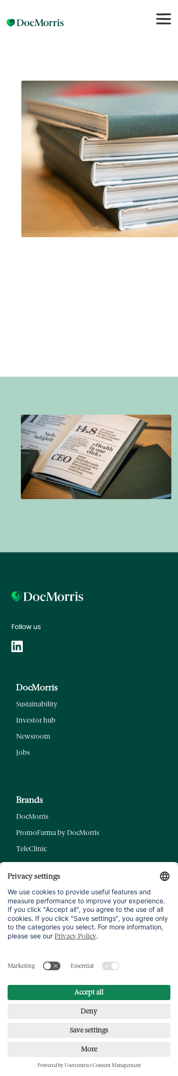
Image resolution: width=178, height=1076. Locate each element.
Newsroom (33, 737)
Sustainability (36, 704)
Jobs (23, 753)
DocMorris (32, 817)
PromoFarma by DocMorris (57, 833)
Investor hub (36, 720)
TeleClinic (31, 849)
